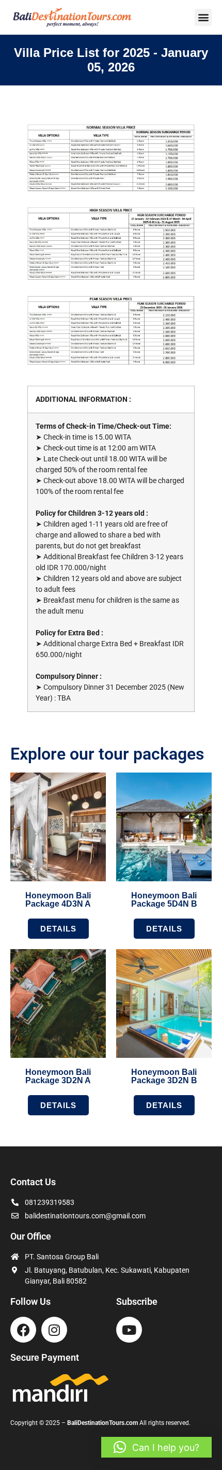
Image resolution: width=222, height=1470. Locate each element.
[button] (203, 17)
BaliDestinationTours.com (102, 1423)
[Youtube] (129, 1330)
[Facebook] (23, 1330)
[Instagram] (54, 1330)
